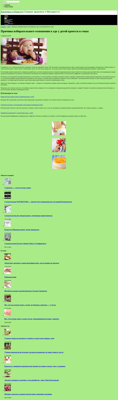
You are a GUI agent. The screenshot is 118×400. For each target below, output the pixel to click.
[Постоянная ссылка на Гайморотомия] (7, 273)
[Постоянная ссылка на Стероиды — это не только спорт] (7, 184)
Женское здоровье (8, 19)
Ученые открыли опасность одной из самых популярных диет (29, 338)
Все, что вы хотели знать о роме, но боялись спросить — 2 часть (30, 305)
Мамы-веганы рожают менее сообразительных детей (17, 96)
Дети (5, 18)
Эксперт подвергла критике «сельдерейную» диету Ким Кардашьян (31, 380)
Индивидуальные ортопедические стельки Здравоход (25, 291)
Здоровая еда (7, 20)
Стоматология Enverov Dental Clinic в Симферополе (25, 244)
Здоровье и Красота (12, 11)
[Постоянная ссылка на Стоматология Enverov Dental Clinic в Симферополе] (7, 240)
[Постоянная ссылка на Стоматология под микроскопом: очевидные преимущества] (7, 212)
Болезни (6, 16)
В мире (6, 17)
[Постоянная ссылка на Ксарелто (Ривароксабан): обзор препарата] (7, 226)
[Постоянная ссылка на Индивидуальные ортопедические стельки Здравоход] (7, 287)
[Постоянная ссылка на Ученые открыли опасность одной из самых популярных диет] (7, 335)
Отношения (7, 22)
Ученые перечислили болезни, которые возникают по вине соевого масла (33, 352)
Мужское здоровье (8, 21)
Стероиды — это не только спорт (17, 188)
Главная (7, 5)
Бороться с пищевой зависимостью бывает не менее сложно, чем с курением (34, 366)
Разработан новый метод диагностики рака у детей (17, 113)
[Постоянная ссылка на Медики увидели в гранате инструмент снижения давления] (7, 390)
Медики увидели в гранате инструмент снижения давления (28, 394)
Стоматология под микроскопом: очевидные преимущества (28, 216)
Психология (10, 23)
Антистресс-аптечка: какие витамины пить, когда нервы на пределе (31, 263)
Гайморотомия (10, 277)
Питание (6, 24)
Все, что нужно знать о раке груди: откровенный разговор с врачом (31, 319)
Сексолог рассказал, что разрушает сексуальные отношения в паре (22, 105)
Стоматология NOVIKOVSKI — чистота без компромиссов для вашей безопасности (38, 202)
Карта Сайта (8, 6)
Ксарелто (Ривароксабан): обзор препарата (21, 230)
